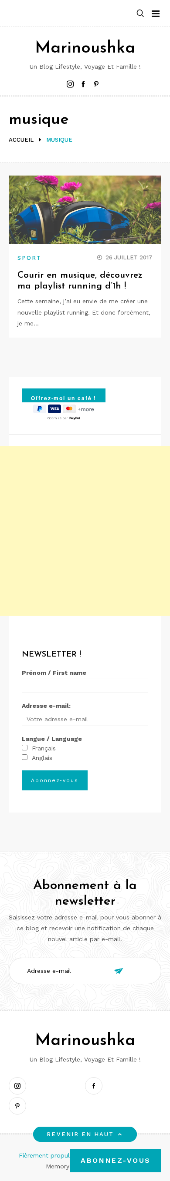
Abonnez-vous (116, 1160)
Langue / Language (52, 738)
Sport (29, 258)
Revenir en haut (80, 1134)
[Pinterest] (20, 1105)
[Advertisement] (85, 531)
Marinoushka (85, 48)
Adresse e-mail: (46, 705)
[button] (140, 13)
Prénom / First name (54, 672)
